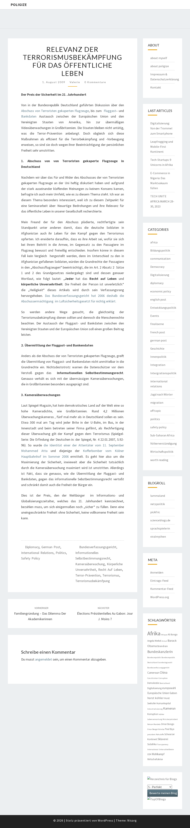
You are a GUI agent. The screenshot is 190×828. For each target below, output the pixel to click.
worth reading (159, 460)
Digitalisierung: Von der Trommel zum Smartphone (161, 128)
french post (157, 332)
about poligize (159, 66)
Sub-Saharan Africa (162, 435)
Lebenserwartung (154, 719)
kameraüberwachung (90, 564)
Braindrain (162, 646)
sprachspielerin (160, 528)
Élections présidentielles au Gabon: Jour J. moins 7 (105, 613)
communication (160, 258)
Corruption (163, 678)
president (151, 734)
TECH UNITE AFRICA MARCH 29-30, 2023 (162, 201)
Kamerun (169, 708)
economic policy (160, 291)
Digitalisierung (159, 275)
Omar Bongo (167, 724)
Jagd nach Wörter (161, 394)
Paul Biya (169, 729)
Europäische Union (158, 693)
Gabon (173, 693)
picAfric (155, 512)
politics (61, 553)
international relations (37, 553)
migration (156, 402)
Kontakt (155, 87)
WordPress (105, 820)
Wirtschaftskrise (155, 759)
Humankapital (163, 703)
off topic (155, 411)
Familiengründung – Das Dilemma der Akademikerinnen (40, 613)
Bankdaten (28, 116)
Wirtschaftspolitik (161, 451)
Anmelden (156, 572)
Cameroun (153, 672)
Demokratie (153, 683)
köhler (161, 714)
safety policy (30, 558)
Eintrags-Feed (159, 580)
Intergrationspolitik (163, 373)
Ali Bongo (173, 634)
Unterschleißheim (166, 749)
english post (158, 299)
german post (50, 547)
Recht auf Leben (110, 569)
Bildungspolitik (160, 250)
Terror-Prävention (87, 575)
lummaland (157, 495)
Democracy (157, 267)
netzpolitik (157, 504)
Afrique (164, 634)
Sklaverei (163, 739)
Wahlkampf (158, 754)
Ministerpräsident (170, 719)
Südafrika (152, 744)
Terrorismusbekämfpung (92, 581)
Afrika (153, 633)
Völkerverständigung (163, 443)
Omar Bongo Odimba (155, 729)
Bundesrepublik (154, 657)
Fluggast (110, 111)
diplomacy (32, 547)
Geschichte (157, 348)
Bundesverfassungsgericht (97, 547)
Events (154, 316)
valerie (75, 82)
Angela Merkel (154, 640)
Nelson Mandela (153, 724)
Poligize (19, 4)
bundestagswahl (165, 662)
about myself (158, 58)
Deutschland (165, 683)
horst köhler (155, 698)
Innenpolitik (158, 356)
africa (154, 242)
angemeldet (43, 659)
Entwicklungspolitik (163, 307)
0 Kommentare (95, 82)
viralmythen (158, 536)
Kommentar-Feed (161, 589)
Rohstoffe (160, 734)
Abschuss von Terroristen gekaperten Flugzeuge (55, 111)
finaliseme (157, 324)
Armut (164, 641)
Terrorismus (110, 575)
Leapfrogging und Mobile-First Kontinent (161, 146)
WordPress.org (159, 597)
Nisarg (132, 820)
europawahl (169, 688)
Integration (157, 365)
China (163, 672)
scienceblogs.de (160, 520)
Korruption (152, 714)
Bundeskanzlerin (160, 651)
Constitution (152, 678)
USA (149, 754)
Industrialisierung (155, 709)
